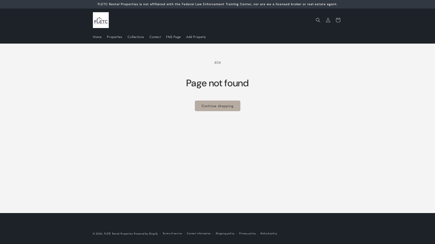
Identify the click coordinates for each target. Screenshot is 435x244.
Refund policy (269, 233)
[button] (318, 20)
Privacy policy (247, 233)
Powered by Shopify (146, 233)
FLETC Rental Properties (118, 233)
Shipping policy (225, 233)
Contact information (199, 233)
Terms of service (172, 233)
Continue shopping (218, 105)
